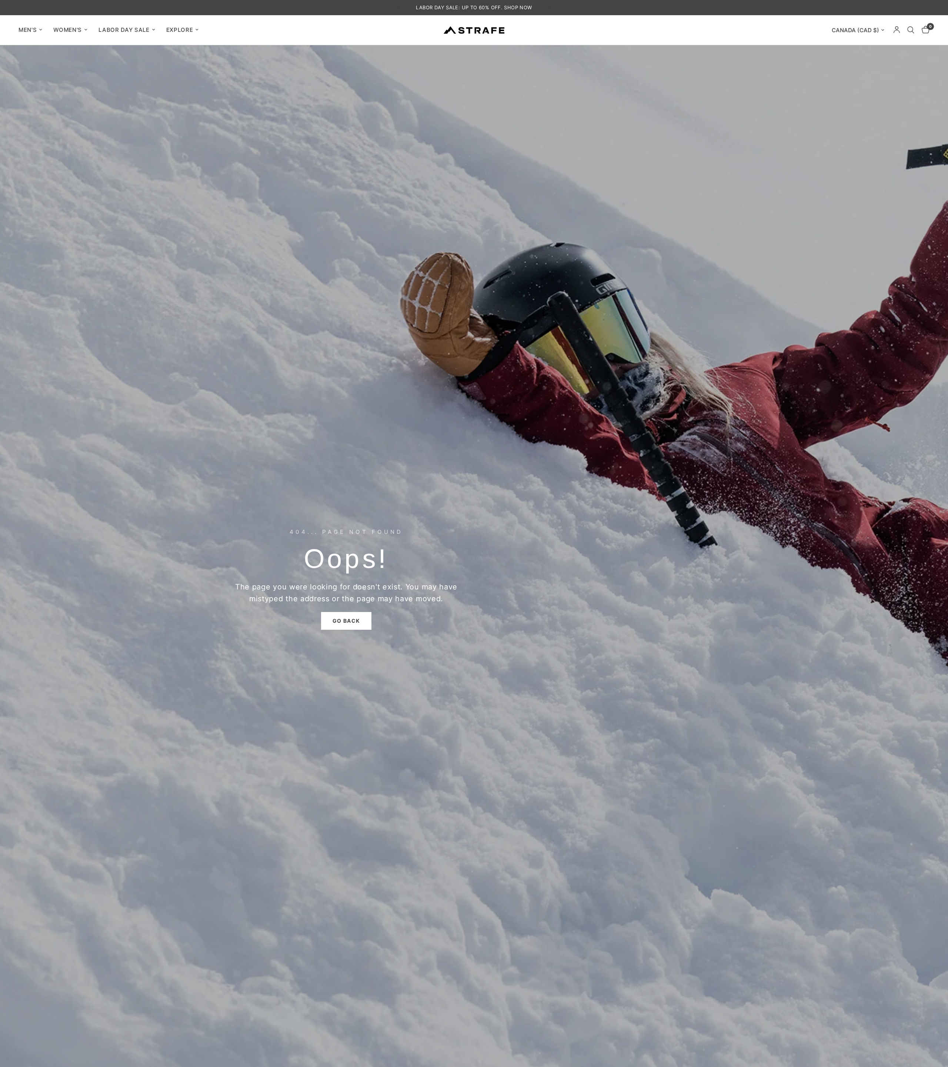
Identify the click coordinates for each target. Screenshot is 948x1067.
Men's (28, 29)
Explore (179, 29)
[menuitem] (33, 30)
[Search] (911, 30)
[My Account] (897, 30)
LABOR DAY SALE (124, 29)
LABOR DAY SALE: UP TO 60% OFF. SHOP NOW (474, 7)
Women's (67, 29)
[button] (346, 621)
